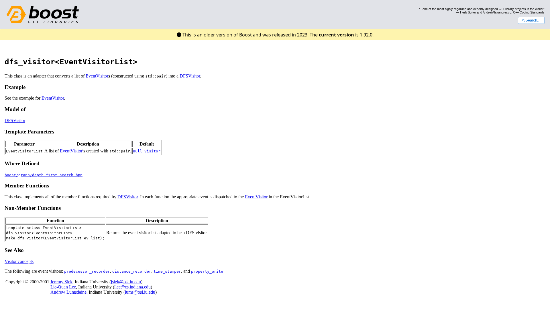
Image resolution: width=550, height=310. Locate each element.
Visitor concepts (19, 261)
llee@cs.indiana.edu (132, 286)
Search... (533, 20)
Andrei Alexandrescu (497, 12)
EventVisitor (97, 75)
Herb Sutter (468, 12)
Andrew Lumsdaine (68, 292)
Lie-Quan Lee (63, 286)
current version (336, 35)
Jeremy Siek (61, 281)
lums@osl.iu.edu (140, 292)
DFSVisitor (190, 75)
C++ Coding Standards (529, 12)
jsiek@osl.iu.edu (126, 281)
